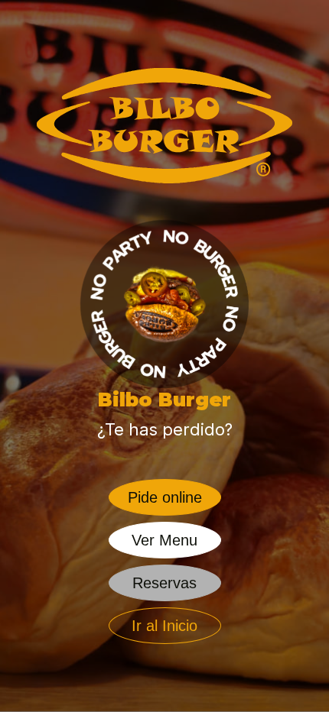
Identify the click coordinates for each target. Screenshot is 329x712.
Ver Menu (164, 540)
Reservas (164, 582)
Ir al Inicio (164, 625)
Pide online (165, 497)
